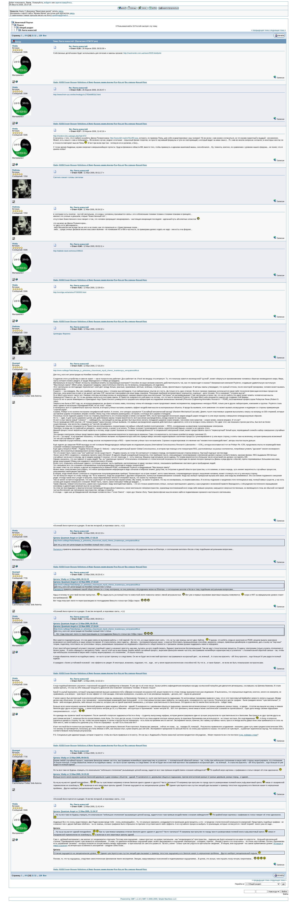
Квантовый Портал (24, 22)
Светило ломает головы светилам (68, 177)
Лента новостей (29, 30)
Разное (20, 25)
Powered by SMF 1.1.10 (130, 899)
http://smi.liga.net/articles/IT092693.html (69, 292)
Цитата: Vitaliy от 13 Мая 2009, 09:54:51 (71, 758)
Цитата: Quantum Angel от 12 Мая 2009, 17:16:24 (75, 538)
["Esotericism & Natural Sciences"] (16, 82)
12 (35, 36)
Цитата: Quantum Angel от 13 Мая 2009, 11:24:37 (75, 811)
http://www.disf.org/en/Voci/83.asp (124, 138)
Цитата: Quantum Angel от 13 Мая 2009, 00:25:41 (75, 623)
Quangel (16, 363)
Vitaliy (15, 46)
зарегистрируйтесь (63, 3)
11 (33, 36)
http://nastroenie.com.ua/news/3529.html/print (142, 53)
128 (40, 36)
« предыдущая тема (260, 30)
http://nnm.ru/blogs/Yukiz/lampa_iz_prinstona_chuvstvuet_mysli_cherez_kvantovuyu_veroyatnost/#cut (96, 370)
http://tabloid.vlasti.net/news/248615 (68, 251)
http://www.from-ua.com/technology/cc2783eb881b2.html (77, 94)
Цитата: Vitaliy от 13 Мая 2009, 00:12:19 (71, 579)
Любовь (16, 170)
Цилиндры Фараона (61, 334)
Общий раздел (26, 28)
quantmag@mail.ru (60, 15)
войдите (47, 3)
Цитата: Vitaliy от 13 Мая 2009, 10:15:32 (71, 774)
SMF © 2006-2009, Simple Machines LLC (159, 899)
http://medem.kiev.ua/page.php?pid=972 (69, 136)
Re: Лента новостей (78, 46)
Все (44, 36)
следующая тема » (277, 30)
